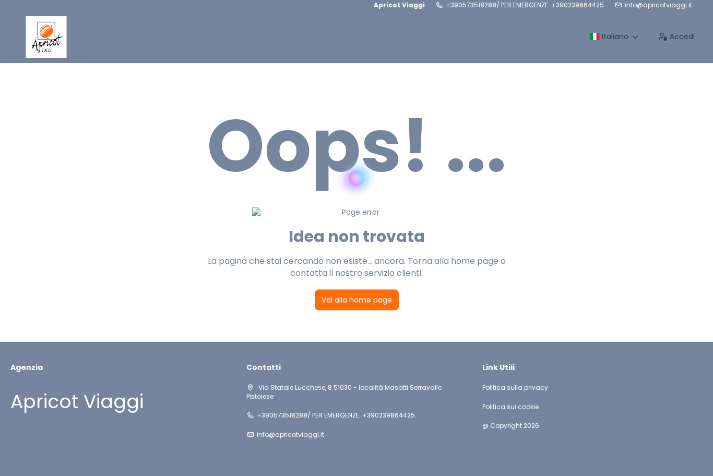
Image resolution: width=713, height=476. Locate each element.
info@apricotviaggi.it (658, 5)
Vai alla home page (357, 300)
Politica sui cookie (510, 407)
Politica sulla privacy (515, 388)
